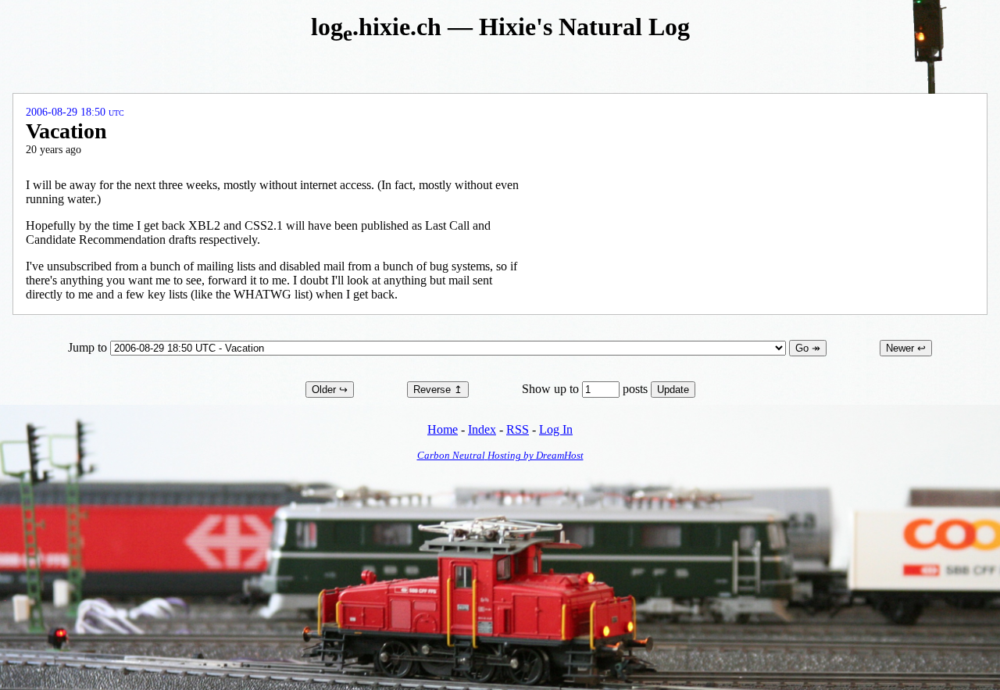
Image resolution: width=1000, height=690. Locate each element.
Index (482, 429)
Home (442, 429)
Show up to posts (586, 388)
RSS (517, 429)
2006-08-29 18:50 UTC (75, 112)
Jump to (89, 347)
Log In (556, 429)
